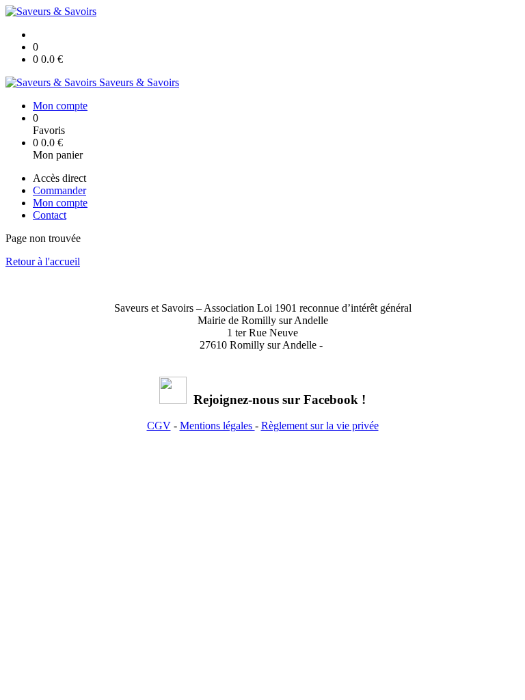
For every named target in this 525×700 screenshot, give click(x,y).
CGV (159, 425)
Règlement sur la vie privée (320, 425)
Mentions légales (217, 425)
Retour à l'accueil (42, 261)
